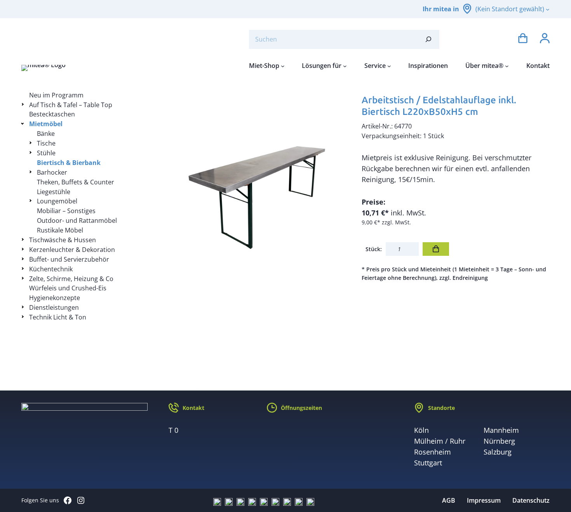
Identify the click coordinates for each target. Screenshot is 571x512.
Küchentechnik (51, 269)
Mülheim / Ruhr (439, 441)
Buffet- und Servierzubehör (69, 259)
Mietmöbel (46, 124)
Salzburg (498, 451)
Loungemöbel (57, 201)
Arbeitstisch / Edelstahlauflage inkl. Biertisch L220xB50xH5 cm (439, 105)
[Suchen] (428, 39)
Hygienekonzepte (54, 297)
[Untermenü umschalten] (23, 104)
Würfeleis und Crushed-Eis (67, 288)
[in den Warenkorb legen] (436, 249)
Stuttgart (428, 462)
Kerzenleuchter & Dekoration (72, 249)
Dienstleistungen (54, 307)
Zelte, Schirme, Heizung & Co (71, 278)
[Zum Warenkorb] (523, 39)
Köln (421, 430)
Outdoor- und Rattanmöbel (77, 220)
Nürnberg (499, 441)
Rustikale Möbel (60, 230)
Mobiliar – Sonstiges (66, 211)
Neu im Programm (56, 95)
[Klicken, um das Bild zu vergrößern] (256, 184)
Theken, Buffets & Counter (75, 182)
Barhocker (52, 172)
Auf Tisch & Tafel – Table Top (70, 105)
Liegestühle (53, 191)
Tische (46, 143)
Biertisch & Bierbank (69, 162)
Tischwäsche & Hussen (62, 240)
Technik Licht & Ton (57, 317)
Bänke (46, 133)
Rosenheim (432, 451)
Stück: (374, 249)
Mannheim (501, 430)
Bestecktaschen (52, 114)
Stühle (46, 153)
